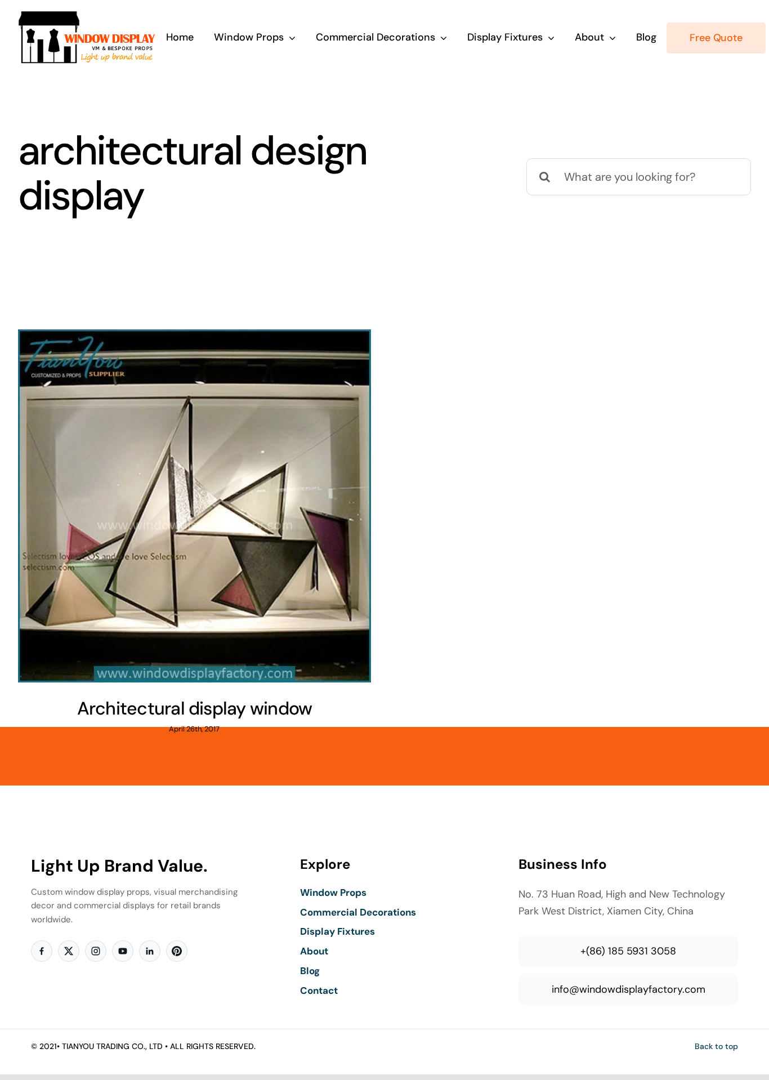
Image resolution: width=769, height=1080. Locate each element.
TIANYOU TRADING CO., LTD (112, 1046)
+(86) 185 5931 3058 (628, 951)
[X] (68, 951)
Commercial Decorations (358, 912)
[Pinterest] (176, 951)
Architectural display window (194, 708)
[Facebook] (41, 951)
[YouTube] (122, 951)
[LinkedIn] (149, 951)
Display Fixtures (337, 931)
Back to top (716, 1046)
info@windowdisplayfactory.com (628, 989)
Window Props (333, 892)
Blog (310, 971)
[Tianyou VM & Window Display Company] (87, 15)
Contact (319, 990)
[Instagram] (95, 951)
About (314, 951)
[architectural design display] (194, 505)
